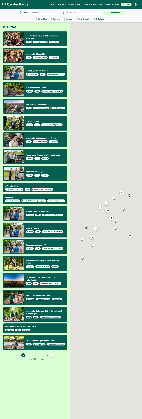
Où (67, 12)
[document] (35, 39)
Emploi (25, 12)
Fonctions (56, 19)
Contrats (69, 19)
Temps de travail (83, 19)
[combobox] (43, 13)
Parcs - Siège (42, 19)
